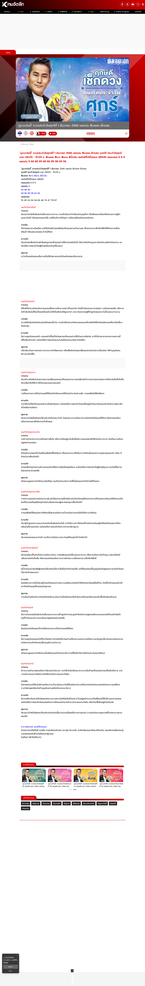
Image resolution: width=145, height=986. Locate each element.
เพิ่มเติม (5, 962)
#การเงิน (25, 803)
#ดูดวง (67, 803)
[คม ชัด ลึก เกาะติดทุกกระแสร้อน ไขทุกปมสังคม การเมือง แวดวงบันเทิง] (72, 5)
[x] (127, 4)
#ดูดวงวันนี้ (102, 803)
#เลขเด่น (25, 808)
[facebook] (122, 4)
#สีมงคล (76, 803)
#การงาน (46, 803)
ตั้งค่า (10, 971)
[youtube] (133, 4)
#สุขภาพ (35, 803)
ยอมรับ (10, 967)
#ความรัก (56, 803)
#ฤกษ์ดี (113, 803)
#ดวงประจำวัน (88, 803)
